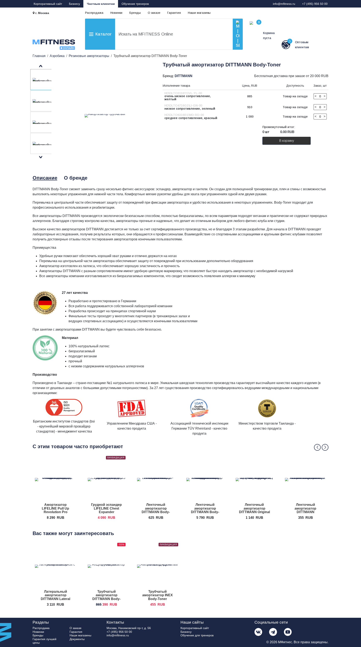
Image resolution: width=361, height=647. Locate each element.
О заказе (154, 12)
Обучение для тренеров (197, 635)
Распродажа (94, 12)
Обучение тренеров (135, 3)
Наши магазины (199, 12)
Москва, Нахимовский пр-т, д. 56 (129, 628)
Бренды (135, 12)
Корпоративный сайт (48, 3)
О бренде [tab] (75, 178)
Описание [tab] (45, 178)
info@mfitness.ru (284, 3)
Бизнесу (74, 3)
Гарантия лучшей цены (44, 640)
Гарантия (174, 12)
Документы (77, 639)
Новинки (116, 12)
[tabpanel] (182, 313)
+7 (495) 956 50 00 (315, 3)
